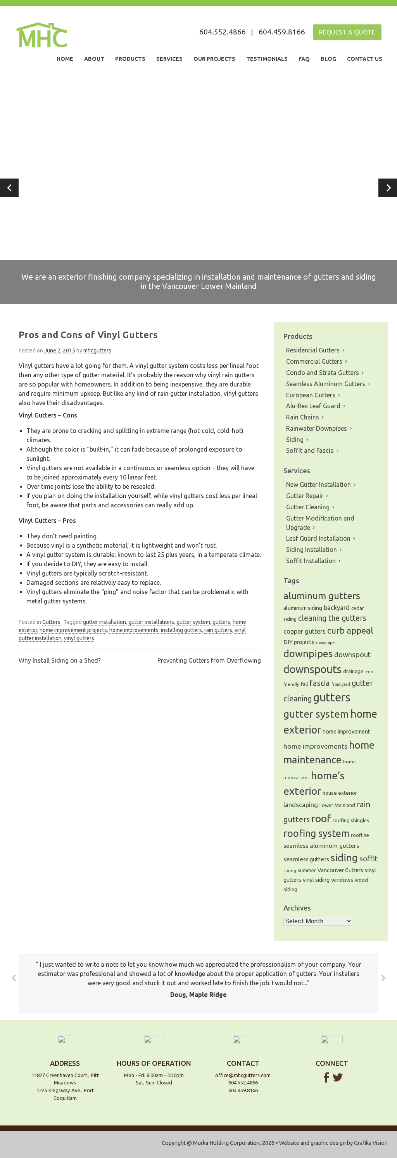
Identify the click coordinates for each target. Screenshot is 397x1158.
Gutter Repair (304, 495)
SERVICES (169, 59)
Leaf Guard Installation (318, 538)
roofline (360, 835)
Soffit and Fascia (310, 450)
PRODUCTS (130, 59)
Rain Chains (302, 417)
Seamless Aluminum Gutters (325, 383)
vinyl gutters (79, 638)
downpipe (325, 642)
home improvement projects (73, 630)
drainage (353, 671)
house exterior (340, 793)
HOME (65, 59)
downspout (352, 655)
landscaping (300, 804)
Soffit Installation (311, 560)
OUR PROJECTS (214, 59)
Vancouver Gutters (340, 870)
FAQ (304, 59)
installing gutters (181, 630)
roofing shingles (351, 820)
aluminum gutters (321, 596)
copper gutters (304, 631)
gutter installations (151, 622)
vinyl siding (316, 880)
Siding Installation (311, 549)
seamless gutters (306, 859)
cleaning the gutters (332, 618)
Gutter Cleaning (308, 506)
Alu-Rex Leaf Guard (313, 405)
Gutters (51, 622)
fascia (319, 683)
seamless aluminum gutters (321, 845)
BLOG (328, 59)
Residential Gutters (313, 350)
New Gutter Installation (318, 484)
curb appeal (350, 630)
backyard (337, 607)
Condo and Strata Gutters (322, 372)
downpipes (308, 653)
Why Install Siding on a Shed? (60, 660)
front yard (340, 684)
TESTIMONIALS (267, 59)
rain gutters (218, 630)
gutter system (193, 622)
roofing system (316, 833)
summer (307, 870)
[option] (198, 188)
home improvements (134, 630)
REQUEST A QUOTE (347, 32)
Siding (295, 439)
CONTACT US (364, 59)
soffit (368, 858)
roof (321, 818)
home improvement (346, 731)
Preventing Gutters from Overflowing (209, 660)
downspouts (312, 669)
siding (344, 857)
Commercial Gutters (314, 361)
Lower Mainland (337, 805)
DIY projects (298, 642)
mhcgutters (97, 350)
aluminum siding (302, 608)
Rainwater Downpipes (316, 428)
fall (304, 684)
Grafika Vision (371, 1143)
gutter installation (104, 622)
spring (289, 870)
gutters (221, 622)
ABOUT (94, 59)
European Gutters (310, 395)
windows (342, 879)
